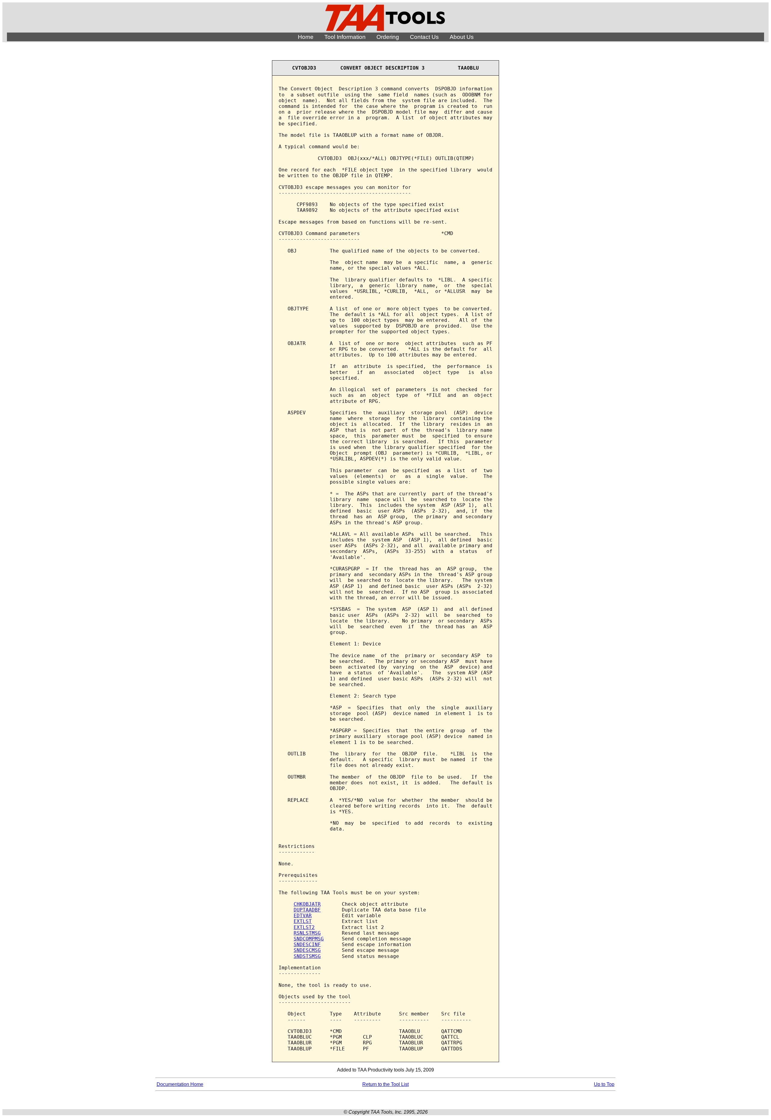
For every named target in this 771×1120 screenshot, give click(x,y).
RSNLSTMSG (307, 933)
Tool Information (345, 37)
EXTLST (303, 921)
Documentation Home (180, 1084)
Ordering (387, 37)
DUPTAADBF (307, 910)
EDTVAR (303, 915)
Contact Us (424, 37)
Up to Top (604, 1084)
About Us (462, 37)
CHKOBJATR (307, 904)
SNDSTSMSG (307, 956)
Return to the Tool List (385, 1084)
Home (306, 37)
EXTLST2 (304, 927)
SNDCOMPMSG (309, 939)
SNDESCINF (307, 944)
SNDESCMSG (307, 950)
